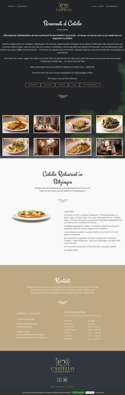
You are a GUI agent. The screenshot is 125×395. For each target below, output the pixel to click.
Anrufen (61, 85)
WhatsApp (48, 85)
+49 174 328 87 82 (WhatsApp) (30, 334)
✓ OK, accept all (78, 392)
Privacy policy (99, 392)
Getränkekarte (22, 6)
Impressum (70, 386)
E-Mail (74, 85)
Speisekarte (11, 6)
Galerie (94, 6)
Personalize (90, 392)
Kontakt (101, 6)
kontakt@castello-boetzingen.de (31, 337)
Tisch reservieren (111, 6)
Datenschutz (61, 386)
